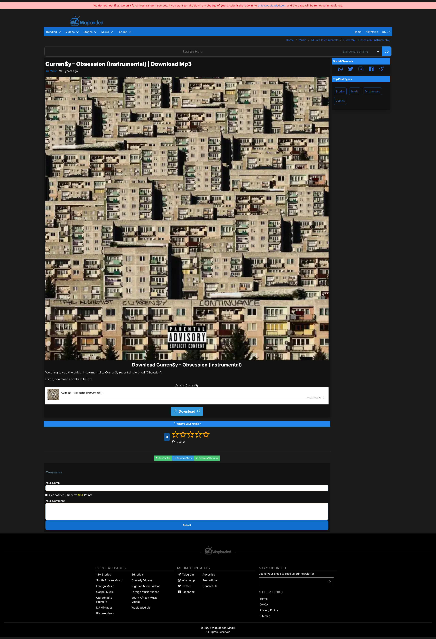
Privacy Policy (269, 610)
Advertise (209, 574)
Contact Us (210, 586)
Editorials (137, 574)
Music (53, 71)
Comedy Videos (141, 580)
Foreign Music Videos (145, 592)
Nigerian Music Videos (145, 586)
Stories (340, 91)
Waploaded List (141, 607)
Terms (264, 598)
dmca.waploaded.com (272, 5)
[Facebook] (371, 69)
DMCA (386, 32)
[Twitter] (351, 69)
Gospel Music (105, 592)
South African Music (109, 580)
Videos (340, 101)
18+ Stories (103, 574)
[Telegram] (381, 69)
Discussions (372, 91)
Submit (187, 525)
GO (387, 51)
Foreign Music (105, 586)
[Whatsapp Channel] (340, 69)
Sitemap (265, 616)
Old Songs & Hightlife (104, 599)
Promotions (210, 580)
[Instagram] (361, 69)
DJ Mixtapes (104, 607)
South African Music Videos (144, 599)
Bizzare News (105, 613)
